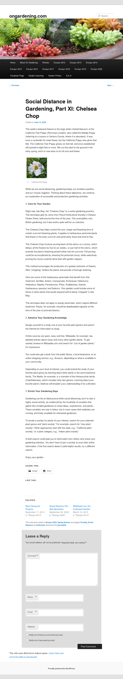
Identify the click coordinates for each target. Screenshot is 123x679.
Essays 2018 (64, 69)
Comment (33, 555)
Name (32, 597)
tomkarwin (40, 525)
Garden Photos (54, 75)
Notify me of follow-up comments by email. (46, 634)
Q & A (68, 75)
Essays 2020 (96, 69)
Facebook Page (17, 75)
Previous (14, 85)
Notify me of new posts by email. (42, 640)
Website (31, 626)
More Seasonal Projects (33, 508)
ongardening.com (28, 16)
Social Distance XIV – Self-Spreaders (59, 508)
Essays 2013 (75, 62)
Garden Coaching (36, 75)
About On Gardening (29, 62)
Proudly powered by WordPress (61, 668)
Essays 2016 (32, 69)
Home (12, 62)
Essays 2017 (48, 69)
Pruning (83, 522)
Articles (45, 62)
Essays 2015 (16, 69)
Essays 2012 (59, 62)
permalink (62, 525)
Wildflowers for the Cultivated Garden (82, 508)
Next (110, 85)
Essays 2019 (80, 69)
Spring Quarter (64, 522)
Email (32, 612)
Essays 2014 (91, 62)
